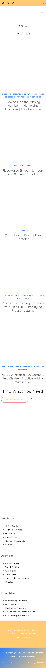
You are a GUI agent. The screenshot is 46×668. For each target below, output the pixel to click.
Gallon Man (10, 604)
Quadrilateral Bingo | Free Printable (23, 237)
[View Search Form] (43, 3)
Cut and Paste (12, 563)
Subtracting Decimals (16, 600)
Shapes (8, 544)
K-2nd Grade (11, 526)
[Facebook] (3, 3)
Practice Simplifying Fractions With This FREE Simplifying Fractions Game (23, 306)
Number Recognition (15, 541)
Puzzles (9, 582)
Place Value (11, 537)
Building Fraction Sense (20, 295)
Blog (12, 634)
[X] (8, 3)
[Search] (32, 399)
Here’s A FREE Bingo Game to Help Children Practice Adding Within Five (23, 378)
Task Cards (10, 574)
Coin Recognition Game (17, 615)
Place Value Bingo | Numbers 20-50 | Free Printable (23, 172)
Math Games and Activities (23, 630)
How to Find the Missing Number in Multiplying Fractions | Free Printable (23, 105)
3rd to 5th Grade (13, 530)
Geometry (10, 533)
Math (16, 165)
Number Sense (34, 97)
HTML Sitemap (23, 638)
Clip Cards (10, 571)
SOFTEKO (39, 663)
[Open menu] (42, 12)
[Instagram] (13, 3)
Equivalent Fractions (15, 608)
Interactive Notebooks (17, 578)
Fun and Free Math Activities (23, 612)
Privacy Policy (28, 634)
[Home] (19, 26)
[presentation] (23, 69)
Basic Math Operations (13, 94)
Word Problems (13, 567)
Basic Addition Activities (20, 367)
